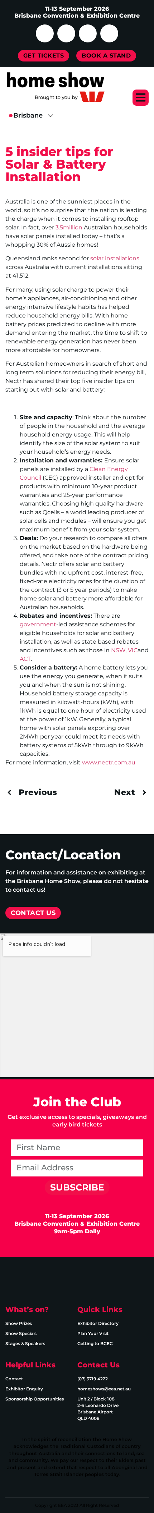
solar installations (114, 258)
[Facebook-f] (14, 1280)
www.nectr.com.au (108, 762)
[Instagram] (66, 33)
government (38, 624)
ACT (25, 658)
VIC (133, 650)
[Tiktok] (109, 33)
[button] (141, 98)
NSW (118, 650)
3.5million (69, 227)
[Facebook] (45, 33)
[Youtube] (88, 33)
